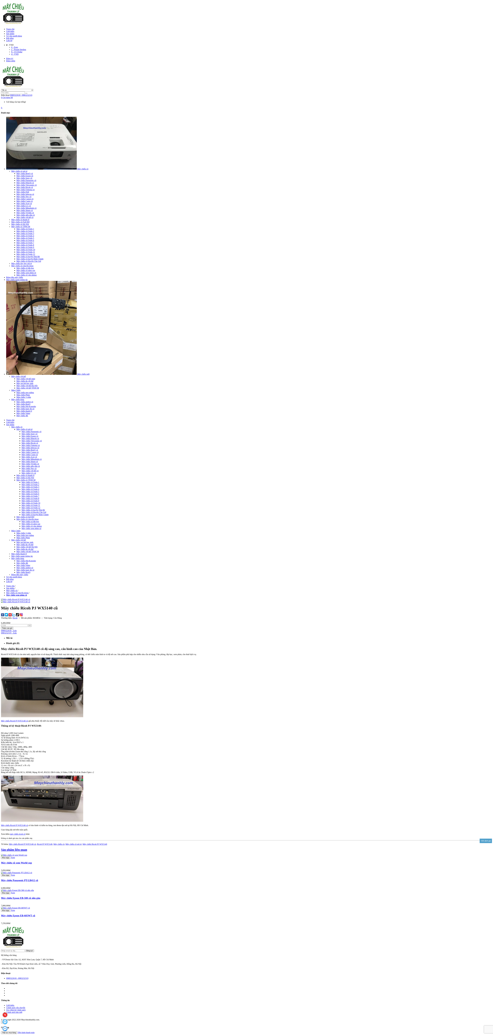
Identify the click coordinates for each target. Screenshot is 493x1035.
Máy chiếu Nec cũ (29, 468)
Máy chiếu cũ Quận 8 (30, 498)
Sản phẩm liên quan (14, 849)
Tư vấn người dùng (14, 36)
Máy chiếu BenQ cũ (30, 450)
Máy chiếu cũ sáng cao (31, 524)
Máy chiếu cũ (58, 844)
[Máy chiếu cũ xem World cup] (14, 855)
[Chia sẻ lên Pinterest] (10, 615)
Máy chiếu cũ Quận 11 (31, 505)
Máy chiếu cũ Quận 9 (30, 501)
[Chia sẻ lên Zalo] (13, 615)
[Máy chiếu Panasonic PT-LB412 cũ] (16, 873)
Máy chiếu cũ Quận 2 (30, 485)
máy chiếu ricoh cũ (17, 834)
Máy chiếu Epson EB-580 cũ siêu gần (20, 898)
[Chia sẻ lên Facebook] (2, 615)
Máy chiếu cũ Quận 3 (30, 487)
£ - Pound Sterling (18, 49)
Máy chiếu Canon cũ (30, 452)
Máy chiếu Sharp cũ (30, 461)
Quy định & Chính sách (16, 1010)
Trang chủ (10, 29)
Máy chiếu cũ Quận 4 (30, 489)
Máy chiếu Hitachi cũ (30, 438)
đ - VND (15, 54)
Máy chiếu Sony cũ (29, 434)
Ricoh (15, 618)
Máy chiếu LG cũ (29, 473)
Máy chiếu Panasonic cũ (31, 431)
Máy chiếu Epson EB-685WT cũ (18, 915)
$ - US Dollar (16, 52)
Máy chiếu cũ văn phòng (32, 526)
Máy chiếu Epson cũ (30, 436)
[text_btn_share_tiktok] (17, 615)
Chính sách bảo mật (14, 1012)
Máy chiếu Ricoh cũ (30, 443)
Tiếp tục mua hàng (9, 1033)
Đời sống (10, 38)
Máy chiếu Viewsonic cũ (32, 441)
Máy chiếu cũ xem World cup (16, 862)
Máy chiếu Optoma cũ (31, 445)
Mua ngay (5, 858)
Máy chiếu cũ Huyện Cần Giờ (34, 512)
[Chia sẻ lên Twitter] (6, 615)
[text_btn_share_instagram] (21, 615)
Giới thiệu (10, 31)
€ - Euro (14, 47)
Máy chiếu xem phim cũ (31, 528)
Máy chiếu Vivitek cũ (30, 464)
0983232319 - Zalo (9, 633)
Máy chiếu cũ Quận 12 (31, 508)
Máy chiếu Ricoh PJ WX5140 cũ (14, 721)
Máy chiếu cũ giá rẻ (73, 844)
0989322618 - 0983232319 (21, 95)
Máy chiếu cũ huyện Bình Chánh (35, 515)
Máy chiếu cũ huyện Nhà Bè (33, 510)
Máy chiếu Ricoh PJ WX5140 (95, 844)
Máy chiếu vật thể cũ (30, 471)
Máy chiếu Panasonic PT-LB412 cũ (19, 880)
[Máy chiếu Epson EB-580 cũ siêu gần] (17, 890)
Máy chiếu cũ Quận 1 (30, 482)
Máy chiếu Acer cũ (29, 457)
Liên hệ (9, 40)
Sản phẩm (10, 34)
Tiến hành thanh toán (26, 1032)
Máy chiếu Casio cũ (30, 455)
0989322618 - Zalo (9, 631)
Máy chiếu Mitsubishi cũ (32, 459)
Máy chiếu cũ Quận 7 (30, 496)
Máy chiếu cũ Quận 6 (30, 494)
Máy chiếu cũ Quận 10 (31, 503)
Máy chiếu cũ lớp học (30, 521)
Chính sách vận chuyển (15, 1008)
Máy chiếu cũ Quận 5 (30, 491)
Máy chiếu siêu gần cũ (31, 466)
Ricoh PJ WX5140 (44, 844)
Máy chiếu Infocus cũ (30, 448)
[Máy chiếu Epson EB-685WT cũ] (15, 908)
